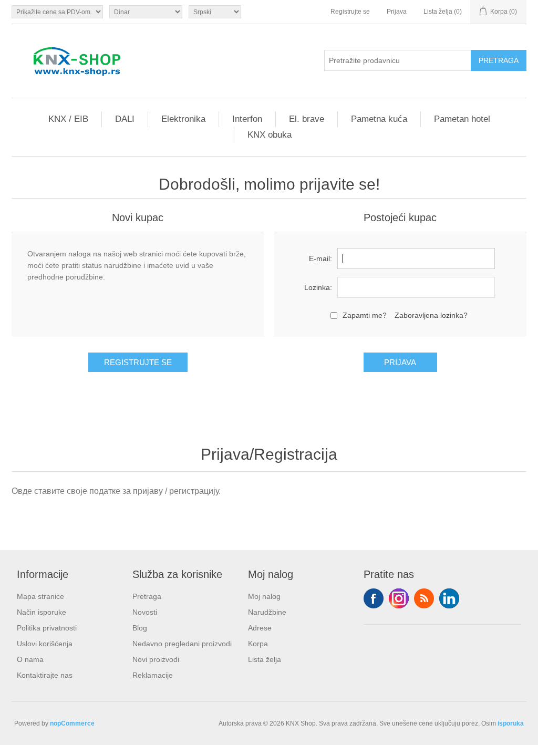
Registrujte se (350, 11)
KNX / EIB (68, 119)
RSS (424, 598)
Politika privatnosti (47, 628)
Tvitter (399, 598)
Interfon (247, 119)
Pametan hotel (462, 119)
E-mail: (320, 258)
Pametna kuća (379, 119)
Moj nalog (264, 596)
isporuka (511, 723)
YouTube (449, 598)
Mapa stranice (40, 596)
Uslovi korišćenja (45, 643)
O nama (30, 659)
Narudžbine (267, 612)
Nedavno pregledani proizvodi (182, 643)
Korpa (258, 643)
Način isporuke (41, 612)
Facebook (374, 598)
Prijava (397, 11)
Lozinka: (318, 287)
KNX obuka (269, 135)
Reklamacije (152, 675)
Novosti (144, 612)
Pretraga (146, 596)
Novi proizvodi (155, 659)
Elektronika (183, 119)
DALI (124, 119)
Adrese (260, 628)
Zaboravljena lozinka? (431, 315)
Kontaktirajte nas (45, 675)
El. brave (306, 119)
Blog (139, 628)
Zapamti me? (365, 315)
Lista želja (264, 659)
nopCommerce (72, 723)
